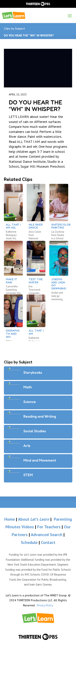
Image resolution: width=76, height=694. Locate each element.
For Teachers (49, 526)
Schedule (30, 542)
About (33, 519)
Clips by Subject (14, 28)
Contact (48, 542)
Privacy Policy (45, 605)
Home (9, 519)
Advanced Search (47, 534)
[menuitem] (38, 618)
